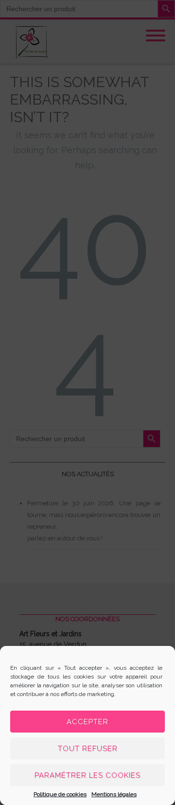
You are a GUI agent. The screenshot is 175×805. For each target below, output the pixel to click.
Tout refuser (88, 748)
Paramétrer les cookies (87, 775)
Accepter (87, 721)
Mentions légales (114, 794)
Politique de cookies (60, 794)
